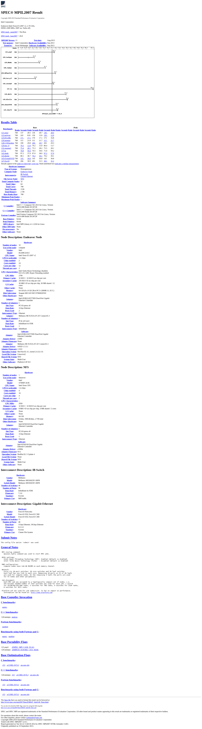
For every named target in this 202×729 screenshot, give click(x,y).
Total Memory (10, 192)
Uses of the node (9, 248)
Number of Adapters (9, 303)
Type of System (10, 169)
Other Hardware (9, 296)
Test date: (38, 40)
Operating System (9, 352)
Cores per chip (9, 266)
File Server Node (10, 179)
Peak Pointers (8, 222)
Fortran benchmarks (11, 622)
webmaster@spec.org (34, 718)
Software (24, 332)
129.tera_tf (5, 146)
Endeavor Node (26, 172)
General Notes (9, 547)
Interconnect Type (9, 313)
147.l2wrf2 (5, 161)
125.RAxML (6, 138)
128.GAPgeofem (7, 143)
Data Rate (9, 308)
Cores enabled (9, 263)
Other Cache (9, 288)
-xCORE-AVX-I (13, 665)
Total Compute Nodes (10, 181)
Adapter (9, 299)
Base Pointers (8, 219)
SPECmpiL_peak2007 (9, 32)
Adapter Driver (9, 339)
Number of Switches (9, 486)
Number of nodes (9, 245)
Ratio (29, 130)
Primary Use (9, 498)
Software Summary (28, 202)
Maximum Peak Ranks (10, 200)
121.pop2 (4, 133)
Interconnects (10, 175)
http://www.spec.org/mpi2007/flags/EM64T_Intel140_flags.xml (18, 708)
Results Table (9, 122)
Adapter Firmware (8, 341)
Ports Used (9, 311)
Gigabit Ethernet (27, 176)
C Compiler (8, 206)
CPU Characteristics (9, 272)
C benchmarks (8, 602)
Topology (9, 496)
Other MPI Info (8, 227)
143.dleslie (5, 156)
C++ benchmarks (9, 612)
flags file (7, 700)
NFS (22, 179)
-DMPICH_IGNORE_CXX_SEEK (25, 650)
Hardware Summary (17, 166)
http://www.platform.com (41, 592)
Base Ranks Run (10, 194)
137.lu (3, 151)
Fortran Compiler (8, 215)
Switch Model (9, 483)
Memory (9, 291)
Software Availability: (37, 45)
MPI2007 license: (8, 40)
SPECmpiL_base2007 (9, 36)
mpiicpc (15, 617)
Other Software (8, 232)
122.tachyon (5, 135)
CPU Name (9, 255)
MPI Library (8, 224)
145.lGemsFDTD (7, 159)
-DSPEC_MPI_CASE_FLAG (23, 647)
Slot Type (9, 306)
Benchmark (8, 129)
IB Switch (24, 174)
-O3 (3, 665)
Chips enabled (9, 261)
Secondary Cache (9, 281)
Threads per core (9, 268)
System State (9, 359)
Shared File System (8, 357)
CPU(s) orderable (9, 258)
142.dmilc (5, 153)
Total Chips (10, 184)
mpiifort (5, 627)
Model (9, 253)
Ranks (17, 130)
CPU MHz (9, 276)
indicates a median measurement (67, 164)
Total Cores (10, 187)
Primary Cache (9, 278)
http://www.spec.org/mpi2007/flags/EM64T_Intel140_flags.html (24, 702)
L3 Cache (9, 284)
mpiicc (4, 607)
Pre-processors (8, 229)
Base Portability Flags (14, 641)
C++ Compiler (8, 211)
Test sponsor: (8, 43)
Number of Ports (9, 488)
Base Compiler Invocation (16, 597)
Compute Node (10, 172)
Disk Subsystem (9, 293)
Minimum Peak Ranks (10, 197)
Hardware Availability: (38, 43)
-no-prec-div (24, 665)
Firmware (9, 493)
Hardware (28, 243)
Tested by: (8, 45)
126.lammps (5, 140)
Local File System (9, 354)
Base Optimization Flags (15, 655)
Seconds (23, 130)
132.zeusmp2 (6, 148)
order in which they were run (27, 164)
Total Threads (10, 189)
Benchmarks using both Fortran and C (19, 631)
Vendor (10, 250)
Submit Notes (9, 537)
